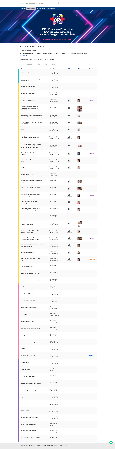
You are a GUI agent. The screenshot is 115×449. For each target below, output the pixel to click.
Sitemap (57, 445)
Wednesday (29, 64)
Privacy (43, 445)
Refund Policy (47, 445)
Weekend (53, 64)
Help (55, 445)
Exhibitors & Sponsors (41, 8)
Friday (46, 64)
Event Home (23, 8)
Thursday (38, 64)
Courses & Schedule (31, 8)
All (22, 64)
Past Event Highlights (51, 8)
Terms (52, 445)
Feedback (62, 445)
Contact (65, 445)
